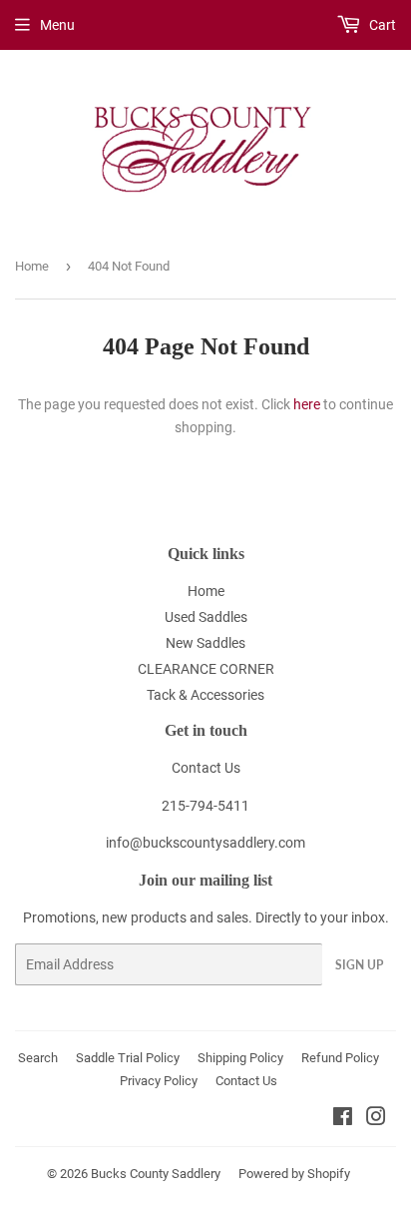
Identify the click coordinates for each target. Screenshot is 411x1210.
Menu (57, 25)
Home (32, 266)
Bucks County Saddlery (155, 1173)
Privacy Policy (159, 1080)
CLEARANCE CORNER (206, 669)
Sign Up (359, 964)
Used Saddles (206, 617)
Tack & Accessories (205, 695)
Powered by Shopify (294, 1173)
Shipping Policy (240, 1057)
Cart (381, 25)
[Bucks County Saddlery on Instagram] (376, 1119)
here (306, 404)
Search (38, 1057)
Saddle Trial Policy (128, 1057)
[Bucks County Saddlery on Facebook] (342, 1119)
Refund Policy (340, 1057)
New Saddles (205, 643)
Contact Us (206, 768)
